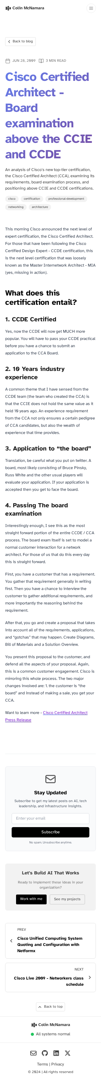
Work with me (31, 899)
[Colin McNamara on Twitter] (67, 1053)
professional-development (66, 198)
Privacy (57, 1064)
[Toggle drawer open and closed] (91, 8)
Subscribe (50, 832)
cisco (12, 198)
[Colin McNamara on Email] (33, 1053)
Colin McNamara (54, 1025)
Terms (43, 1064)
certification (32, 198)
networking (16, 207)
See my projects (67, 899)
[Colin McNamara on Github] (45, 1053)
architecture (40, 207)
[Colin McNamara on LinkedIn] (56, 1053)
